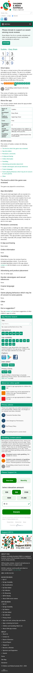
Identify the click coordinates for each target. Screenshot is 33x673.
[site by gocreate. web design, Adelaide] (4, 671)
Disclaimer (4, 662)
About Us (5, 634)
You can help (17, 570)
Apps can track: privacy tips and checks (14, 620)
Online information (7, 159)
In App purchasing (7, 156)
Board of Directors (8, 639)
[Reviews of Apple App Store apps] (4, 359)
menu (18, 24)
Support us (6, 645)
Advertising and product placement (12, 164)
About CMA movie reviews (10, 598)
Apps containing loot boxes (10, 623)
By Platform (6, 609)
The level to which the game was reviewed (15, 148)
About (3, 632)
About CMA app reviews (9, 628)
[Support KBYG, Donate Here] (16, 549)
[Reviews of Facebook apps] (16, 359)
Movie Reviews (6, 577)
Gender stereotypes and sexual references (15, 166)
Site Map (3, 659)
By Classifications (8, 585)
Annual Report (7, 642)
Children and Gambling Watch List (12, 626)
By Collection (6, 590)
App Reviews (6, 602)
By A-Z (5, 579)
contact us (4, 265)
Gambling (5, 161)
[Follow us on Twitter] (2, 19)
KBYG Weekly (7, 596)
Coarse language (7, 169)
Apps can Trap (6, 378)
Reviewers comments (8, 153)
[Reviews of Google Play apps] (10, 359)
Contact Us (6, 636)
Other (4, 176)
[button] (16, 24)
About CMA (5, 554)
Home (3, 656)
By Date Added (7, 587)
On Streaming (7, 593)
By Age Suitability (8, 582)
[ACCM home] (12, 10)
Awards (5, 653)
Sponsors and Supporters (10, 650)
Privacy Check (7, 617)
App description (7, 151)
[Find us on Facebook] (5, 19)
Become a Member (8, 647)
